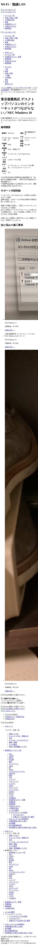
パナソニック (14, 781)
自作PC (11, 792)
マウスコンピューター (17, 771)
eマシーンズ (13, 787)
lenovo (11, 769)
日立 (10, 777)
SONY (11, 794)
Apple (11, 766)
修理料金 (8, 59)
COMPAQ (12, 798)
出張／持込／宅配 (11, 18)
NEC (10, 754)
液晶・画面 (13, 742)
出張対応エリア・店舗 (13, 57)
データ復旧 (13, 744)
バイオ (11, 796)
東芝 (10, 762)
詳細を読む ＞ (10, 330)
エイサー (12, 784)
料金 (6, 22)
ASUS (11, 786)
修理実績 (8, 28)
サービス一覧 (10, 16)
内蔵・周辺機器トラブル (18, 746)
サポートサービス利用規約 (18, 819)
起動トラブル (14, 734)
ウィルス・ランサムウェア (18, 740)
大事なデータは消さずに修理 (23, 817)
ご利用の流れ (10, 20)
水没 (10, 738)
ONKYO (12, 773)
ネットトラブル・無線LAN (19, 736)
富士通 (11, 759)
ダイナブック (14, 764)
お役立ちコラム (10, 26)
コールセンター (18, 815)
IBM (10, 775)
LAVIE (11, 756)
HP (10, 768)
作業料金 (12, 802)
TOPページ (9, 52)
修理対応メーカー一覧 (13, 750)
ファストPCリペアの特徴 (18, 812)
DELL (11, 758)
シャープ (12, 779)
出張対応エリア (10, 24)
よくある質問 (14, 810)
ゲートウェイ (14, 790)
